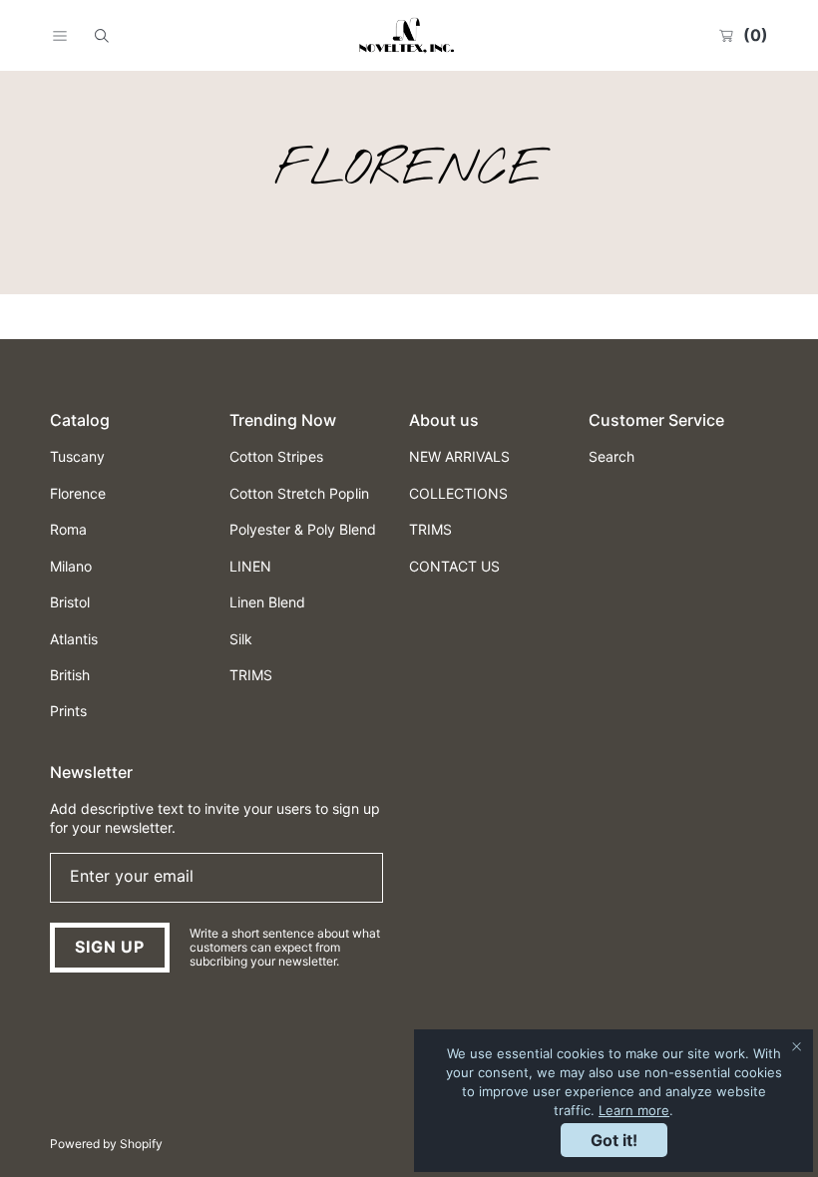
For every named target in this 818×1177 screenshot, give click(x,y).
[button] (60, 36)
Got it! (614, 1140)
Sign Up (110, 947)
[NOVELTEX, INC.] (409, 35)
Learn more (634, 1110)
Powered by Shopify (106, 1143)
